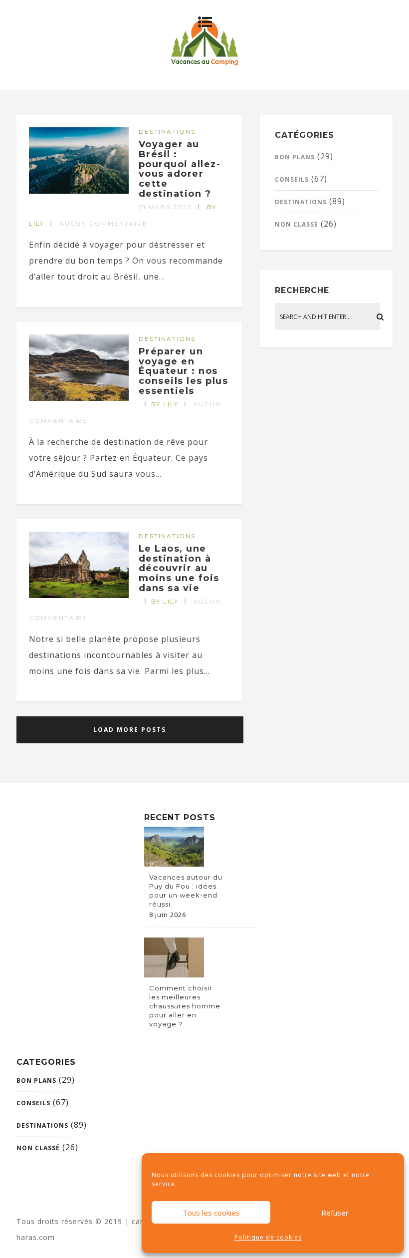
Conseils (292, 179)
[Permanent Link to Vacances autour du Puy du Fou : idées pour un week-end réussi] (174, 863)
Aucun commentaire (103, 223)
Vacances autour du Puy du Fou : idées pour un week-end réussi (185, 890)
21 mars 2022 (165, 207)
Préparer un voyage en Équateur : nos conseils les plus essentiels (183, 371)
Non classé (296, 224)
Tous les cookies (211, 1213)
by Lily (165, 404)
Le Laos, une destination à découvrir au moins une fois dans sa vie (179, 568)
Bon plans (295, 157)
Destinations (167, 131)
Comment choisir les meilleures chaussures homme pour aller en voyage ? (184, 1006)
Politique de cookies (268, 1237)
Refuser (335, 1213)
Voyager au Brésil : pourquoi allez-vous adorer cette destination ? (180, 169)
